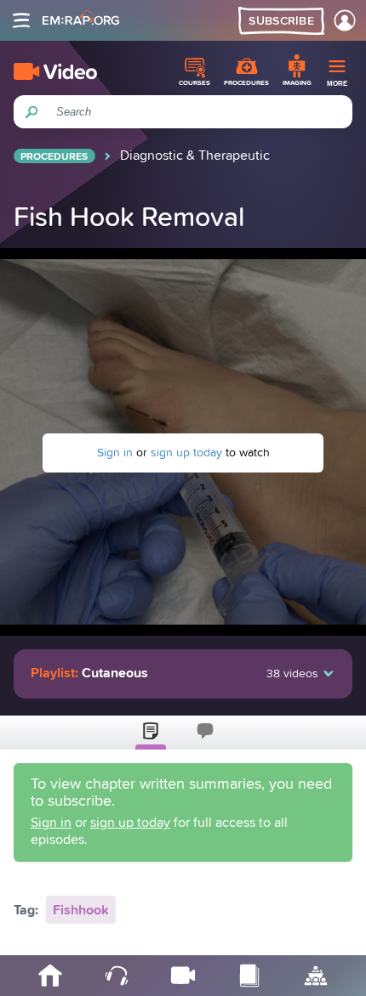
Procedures (54, 157)
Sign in (115, 453)
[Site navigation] (21, 20)
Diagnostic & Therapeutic (195, 155)
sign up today (186, 453)
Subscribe (281, 21)
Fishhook (81, 910)
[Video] (55, 71)
